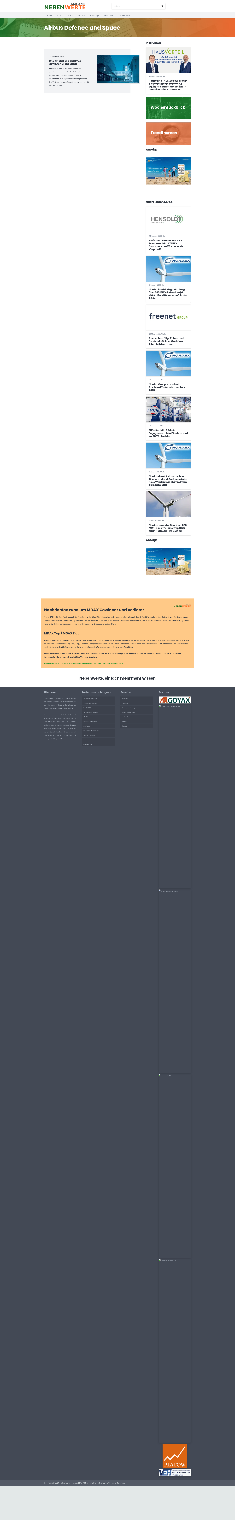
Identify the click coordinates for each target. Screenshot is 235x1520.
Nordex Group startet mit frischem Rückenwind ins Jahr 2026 (167, 387)
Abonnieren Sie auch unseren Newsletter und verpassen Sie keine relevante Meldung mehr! (84, 663)
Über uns (125, 699)
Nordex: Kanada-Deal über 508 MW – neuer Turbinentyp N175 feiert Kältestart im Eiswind (168, 528)
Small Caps (86, 726)
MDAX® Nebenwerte (90, 699)
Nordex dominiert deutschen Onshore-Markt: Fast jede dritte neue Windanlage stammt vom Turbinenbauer (168, 480)
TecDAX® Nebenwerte (90, 708)
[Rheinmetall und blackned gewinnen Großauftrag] (118, 69)
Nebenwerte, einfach (117, 678)
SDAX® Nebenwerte (90, 717)
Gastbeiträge (87, 744)
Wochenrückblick (89, 735)
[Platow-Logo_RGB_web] (175, 1456)
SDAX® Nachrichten (90, 721)
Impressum (125, 703)
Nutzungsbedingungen (129, 708)
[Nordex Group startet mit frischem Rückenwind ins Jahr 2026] (168, 363)
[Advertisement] (73, 1503)
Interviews (86, 740)
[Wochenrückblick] (168, 108)
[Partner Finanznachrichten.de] (175, 796)
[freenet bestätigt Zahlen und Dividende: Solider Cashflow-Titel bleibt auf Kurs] (168, 318)
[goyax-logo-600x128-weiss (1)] (175, 699)
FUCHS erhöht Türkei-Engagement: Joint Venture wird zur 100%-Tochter (168, 433)
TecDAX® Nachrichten (90, 712)
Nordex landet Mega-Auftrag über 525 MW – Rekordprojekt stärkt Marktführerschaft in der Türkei (168, 294)
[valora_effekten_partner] (175, 1472)
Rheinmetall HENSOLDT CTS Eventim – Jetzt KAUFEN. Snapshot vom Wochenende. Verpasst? (166, 245)
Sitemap (124, 726)
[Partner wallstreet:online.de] (175, 981)
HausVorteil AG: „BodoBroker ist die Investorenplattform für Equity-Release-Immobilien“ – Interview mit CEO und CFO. (168, 85)
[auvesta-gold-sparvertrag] (168, 171)
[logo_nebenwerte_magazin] (65, 6)
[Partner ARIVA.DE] (175, 1166)
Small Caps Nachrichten (91, 731)
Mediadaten (125, 717)
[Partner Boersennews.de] (175, 1351)
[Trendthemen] (168, 133)
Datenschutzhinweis (128, 712)
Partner (124, 721)
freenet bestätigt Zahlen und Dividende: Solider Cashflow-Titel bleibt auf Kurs (166, 341)
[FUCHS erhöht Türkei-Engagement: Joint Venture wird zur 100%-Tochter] (168, 410)
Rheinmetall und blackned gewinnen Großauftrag (65, 62)
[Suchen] (162, 6)
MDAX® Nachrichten (90, 703)
